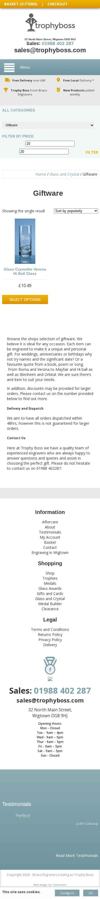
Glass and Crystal (64, 174)
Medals (50, 583)
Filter (92, 152)
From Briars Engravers (29, 92)
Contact (50, 547)
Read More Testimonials (77, 855)
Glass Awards (50, 588)
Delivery (50, 644)
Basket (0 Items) (20, 3)
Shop (50, 573)
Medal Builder (50, 603)
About (50, 527)
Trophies (50, 578)
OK (91, 893)
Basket (50, 542)
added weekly (78, 92)
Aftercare (50, 521)
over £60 (28, 80)
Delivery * (78, 80)
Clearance (50, 608)
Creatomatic (59, 885)
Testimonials (50, 532)
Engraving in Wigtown (50, 552)
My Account (50, 537)
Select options (25, 299)
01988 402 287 (58, 43)
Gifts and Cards (50, 593)
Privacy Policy (50, 639)
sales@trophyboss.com (50, 50)
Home (40, 174)
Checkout (57, 3)
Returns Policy (50, 634)
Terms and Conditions (50, 629)
